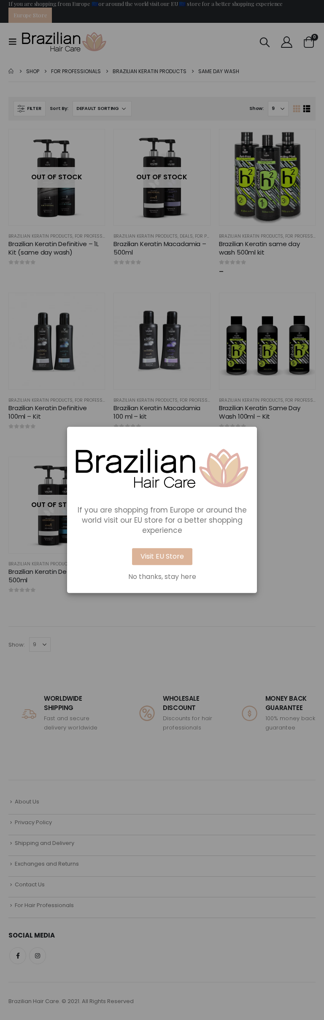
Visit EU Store (162, 557)
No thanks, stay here (162, 577)
